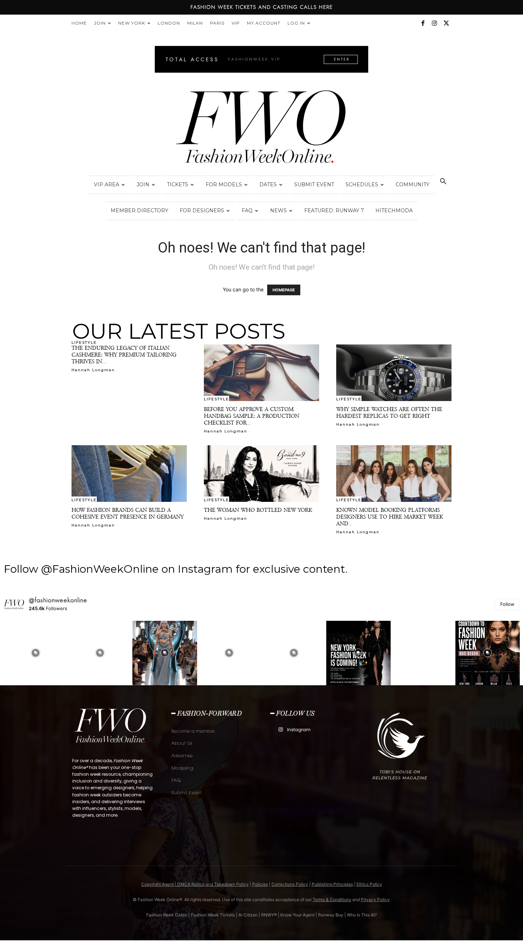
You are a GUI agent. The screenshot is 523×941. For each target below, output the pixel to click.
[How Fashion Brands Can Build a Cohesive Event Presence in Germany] (129, 473)
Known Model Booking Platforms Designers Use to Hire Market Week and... (389, 516)
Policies (260, 884)
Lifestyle (84, 342)
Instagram (299, 730)
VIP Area (106, 184)
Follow (507, 604)
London (169, 23)
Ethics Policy (369, 884)
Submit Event (314, 184)
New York (131, 23)
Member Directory (139, 210)
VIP (236, 23)
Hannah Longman (93, 370)
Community (412, 184)
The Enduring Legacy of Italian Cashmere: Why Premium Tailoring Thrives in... (124, 354)
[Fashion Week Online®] (261, 129)
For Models (224, 184)
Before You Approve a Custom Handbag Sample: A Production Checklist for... (251, 416)
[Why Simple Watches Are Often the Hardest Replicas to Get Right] (393, 372)
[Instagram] (434, 23)
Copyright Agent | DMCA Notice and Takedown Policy (195, 884)
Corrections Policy (289, 884)
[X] (446, 23)
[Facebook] (422, 23)
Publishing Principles (332, 884)
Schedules (361, 184)
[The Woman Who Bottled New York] (261, 473)
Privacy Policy (375, 899)
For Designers (202, 210)
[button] (442, 182)
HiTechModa (394, 210)
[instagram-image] (35, 653)
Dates (268, 184)
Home (79, 23)
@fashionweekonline (58, 600)
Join (100, 23)
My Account (263, 23)
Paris (217, 23)
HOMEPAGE (284, 289)
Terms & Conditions (332, 899)
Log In (296, 23)
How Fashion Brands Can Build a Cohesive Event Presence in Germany (128, 513)
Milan (195, 23)
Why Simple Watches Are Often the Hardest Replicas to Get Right (389, 412)
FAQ (247, 210)
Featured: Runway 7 (334, 210)
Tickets (177, 184)
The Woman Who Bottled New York (258, 509)
